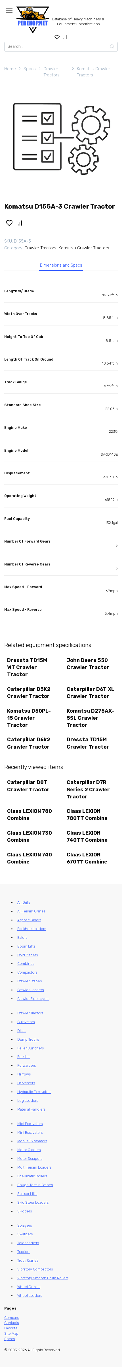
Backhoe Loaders (31, 929)
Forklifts (23, 1057)
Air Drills (23, 902)
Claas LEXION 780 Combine (29, 814)
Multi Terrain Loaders (34, 1167)
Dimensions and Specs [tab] (61, 265)
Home (10, 68)
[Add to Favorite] (9, 223)
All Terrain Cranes (31, 911)
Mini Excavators (30, 1132)
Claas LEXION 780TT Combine (87, 814)
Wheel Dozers (28, 1287)
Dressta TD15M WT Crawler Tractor (27, 667)
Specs (30, 68)
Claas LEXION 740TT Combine (87, 836)
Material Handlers (31, 1109)
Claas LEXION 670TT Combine (87, 858)
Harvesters (26, 1083)
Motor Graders (29, 1150)
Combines (25, 963)
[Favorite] (57, 37)
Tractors (23, 1252)
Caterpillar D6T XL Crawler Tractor (90, 692)
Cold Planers (27, 955)
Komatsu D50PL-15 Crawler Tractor (29, 718)
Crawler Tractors (51, 72)
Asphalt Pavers (29, 920)
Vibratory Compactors (35, 1269)
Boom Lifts (26, 946)
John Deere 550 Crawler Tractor (88, 663)
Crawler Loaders (30, 990)
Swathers (25, 1234)
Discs (21, 1031)
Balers (22, 937)
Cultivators (26, 1022)
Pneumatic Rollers (32, 1176)
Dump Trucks (28, 1039)
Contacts (11, 1323)
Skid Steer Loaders (33, 1202)
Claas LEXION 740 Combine (29, 858)
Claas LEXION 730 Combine (29, 836)
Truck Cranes (27, 1260)
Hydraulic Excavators (34, 1092)
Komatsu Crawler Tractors (93, 72)
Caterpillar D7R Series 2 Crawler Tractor (88, 789)
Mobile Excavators (32, 1141)
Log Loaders (27, 1100)
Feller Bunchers (30, 1048)
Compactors (27, 972)
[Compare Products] (65, 37)
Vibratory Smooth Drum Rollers (42, 1278)
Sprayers (24, 1225)
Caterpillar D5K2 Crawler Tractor (29, 692)
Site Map (11, 1333)
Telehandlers (28, 1243)
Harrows (24, 1074)
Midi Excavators (30, 1124)
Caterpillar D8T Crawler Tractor (28, 785)
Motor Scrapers (29, 1158)
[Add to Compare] (20, 223)
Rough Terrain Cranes (35, 1185)
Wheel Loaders (29, 1295)
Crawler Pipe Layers (33, 999)
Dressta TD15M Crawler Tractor (88, 743)
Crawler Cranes (29, 981)
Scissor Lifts (27, 1194)
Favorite (11, 1328)
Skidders (24, 1211)
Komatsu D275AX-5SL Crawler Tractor (90, 718)
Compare (11, 1317)
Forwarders (26, 1065)
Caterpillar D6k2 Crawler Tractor (28, 743)
